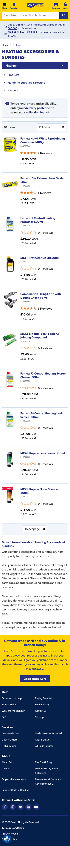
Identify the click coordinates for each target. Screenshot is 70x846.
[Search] (64, 15)
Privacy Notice (10, 833)
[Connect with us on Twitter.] (21, 806)
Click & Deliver (42, 739)
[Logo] (35, 5)
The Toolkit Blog (43, 762)
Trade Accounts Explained (48, 733)
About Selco (8, 762)
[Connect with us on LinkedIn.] (28, 806)
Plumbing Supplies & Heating (26, 82)
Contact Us (40, 710)
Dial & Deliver (9, 746)
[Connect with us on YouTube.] (36, 806)
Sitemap (39, 717)
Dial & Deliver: (16, 24)
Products (13, 75)
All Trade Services (44, 746)
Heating (16, 44)
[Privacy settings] (7, 839)
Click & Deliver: (17, 32)
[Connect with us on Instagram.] (13, 806)
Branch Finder (9, 704)
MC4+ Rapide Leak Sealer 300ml (42, 453)
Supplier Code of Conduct (15, 790)
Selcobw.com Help (12, 698)
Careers (6, 768)
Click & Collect (9, 739)
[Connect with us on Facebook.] (5, 806)
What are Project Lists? (13, 710)
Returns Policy (42, 704)
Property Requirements (14, 779)
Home (5, 44)
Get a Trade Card (11, 733)
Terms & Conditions (13, 827)
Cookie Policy (9, 839)
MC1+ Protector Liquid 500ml (40, 257)
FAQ (4, 717)
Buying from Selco (44, 698)
